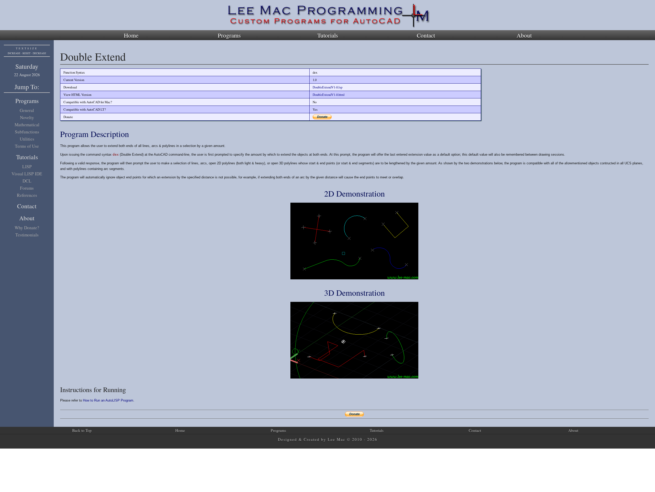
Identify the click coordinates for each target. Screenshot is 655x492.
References (27, 195)
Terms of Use (27, 146)
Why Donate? (27, 228)
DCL (27, 181)
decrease (39, 53)
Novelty (27, 117)
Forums (27, 188)
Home (131, 35)
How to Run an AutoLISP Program (108, 400)
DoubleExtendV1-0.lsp (327, 87)
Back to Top (82, 430)
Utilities (27, 139)
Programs (229, 35)
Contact (426, 35)
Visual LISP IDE (27, 174)
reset (26, 53)
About (524, 35)
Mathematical (27, 125)
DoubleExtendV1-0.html (329, 94)
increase (14, 53)
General (27, 110)
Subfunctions (27, 132)
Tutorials (327, 35)
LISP (27, 166)
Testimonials (27, 235)
